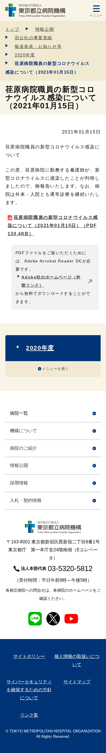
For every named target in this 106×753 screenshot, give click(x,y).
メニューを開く (55, 369)
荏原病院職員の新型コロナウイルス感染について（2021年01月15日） (53, 225)
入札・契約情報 (26, 500)
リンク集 (29, 715)
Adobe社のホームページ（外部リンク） (51, 281)
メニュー (96, 15)
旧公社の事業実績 (33, 37)
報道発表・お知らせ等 (38, 46)
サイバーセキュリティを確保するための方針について (29, 690)
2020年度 (25, 54)
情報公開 (44, 29)
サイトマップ (76, 681)
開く (94, 413)
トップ (12, 29)
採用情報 (19, 482)
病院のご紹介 (23, 448)
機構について (23, 430)
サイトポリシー (29, 656)
